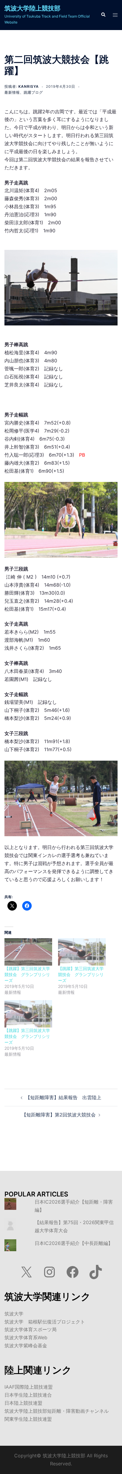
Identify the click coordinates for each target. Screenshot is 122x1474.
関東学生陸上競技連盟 (28, 1419)
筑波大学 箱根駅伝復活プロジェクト (44, 1322)
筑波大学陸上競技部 (32, 8)
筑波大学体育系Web (25, 1337)
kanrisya (28, 86)
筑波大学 (13, 1314)
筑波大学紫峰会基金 (25, 1345)
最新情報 (12, 92)
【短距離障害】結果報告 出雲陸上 (63, 1097)
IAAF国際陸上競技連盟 (28, 1387)
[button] (103, 14)
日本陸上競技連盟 (23, 1403)
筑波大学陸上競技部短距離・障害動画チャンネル (56, 1411)
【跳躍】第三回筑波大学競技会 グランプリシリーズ (27, 974)
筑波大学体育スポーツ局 (30, 1329)
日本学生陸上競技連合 (28, 1395)
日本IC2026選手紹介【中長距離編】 (74, 1243)
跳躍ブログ (33, 92)
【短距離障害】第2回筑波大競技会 (59, 1115)
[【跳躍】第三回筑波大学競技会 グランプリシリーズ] (28, 952)
